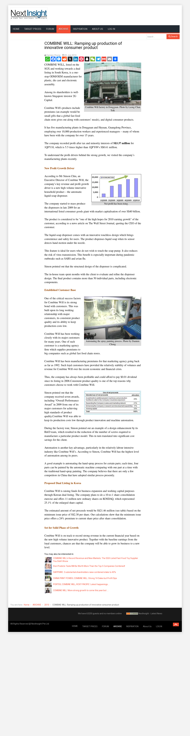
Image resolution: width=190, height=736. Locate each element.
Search (174, 36)
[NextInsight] (29, 14)
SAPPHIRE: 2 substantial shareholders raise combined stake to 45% (84, 572)
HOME (16, 29)
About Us (97, 29)
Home (26, 605)
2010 (46, 605)
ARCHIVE (63, 29)
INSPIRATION (80, 29)
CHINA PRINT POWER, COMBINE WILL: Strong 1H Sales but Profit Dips (85, 578)
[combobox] (157, 36)
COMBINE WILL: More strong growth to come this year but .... (81, 590)
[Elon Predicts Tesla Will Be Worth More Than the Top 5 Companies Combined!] (48, 566)
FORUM (50, 29)
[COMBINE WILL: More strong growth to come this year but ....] (48, 590)
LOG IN (111, 29)
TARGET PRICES (32, 29)
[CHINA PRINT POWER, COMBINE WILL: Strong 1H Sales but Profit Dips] (48, 578)
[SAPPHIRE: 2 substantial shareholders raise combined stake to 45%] (48, 572)
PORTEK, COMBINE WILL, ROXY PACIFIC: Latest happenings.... (81, 584)
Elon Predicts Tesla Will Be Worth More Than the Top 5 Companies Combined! (89, 566)
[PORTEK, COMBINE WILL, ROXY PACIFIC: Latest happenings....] (48, 584)
